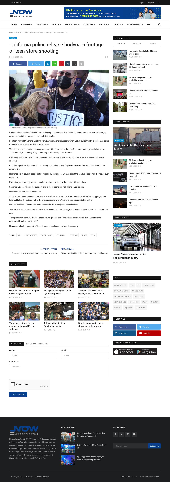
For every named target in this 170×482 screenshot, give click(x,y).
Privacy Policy (16, 2)
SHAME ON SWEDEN (122, 296)
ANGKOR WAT (137, 291)
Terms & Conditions (129, 476)
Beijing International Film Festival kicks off (92, 446)
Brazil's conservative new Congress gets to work (90, 324)
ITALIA (144, 302)
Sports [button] (117, 24)
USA (19, 235)
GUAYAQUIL (139, 296)
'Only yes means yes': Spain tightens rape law (57, 292)
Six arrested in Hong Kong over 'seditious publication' (84, 253)
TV (139, 285)
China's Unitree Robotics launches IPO (143, 92)
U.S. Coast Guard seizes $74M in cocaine (143, 187)
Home (14, 24)
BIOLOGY (154, 302)
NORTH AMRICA (47, 235)
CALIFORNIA (61, 235)
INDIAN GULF (148, 285)
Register (151, 2)
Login (142, 2)
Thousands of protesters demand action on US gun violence (21, 326)
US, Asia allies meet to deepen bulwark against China (24, 292)
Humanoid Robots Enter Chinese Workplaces (143, 52)
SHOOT (84, 235)
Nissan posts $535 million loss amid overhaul (145, 174)
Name (12, 350)
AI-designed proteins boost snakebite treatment (141, 78)
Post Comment (18, 394)
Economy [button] (88, 24)
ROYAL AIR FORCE (121, 291)
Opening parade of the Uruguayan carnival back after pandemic (90, 458)
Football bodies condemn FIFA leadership (142, 105)
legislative (128, 307)
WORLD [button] (55, 24)
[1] (159, 3)
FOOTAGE (73, 235)
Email (63, 350)
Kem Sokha (133, 302)
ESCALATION (141, 307)
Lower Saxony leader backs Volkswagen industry (129, 256)
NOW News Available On (149, 476)
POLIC (93, 235)
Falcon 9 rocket (120, 285)
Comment (14, 361)
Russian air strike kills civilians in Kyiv (143, 201)
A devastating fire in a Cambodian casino (54, 324)
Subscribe (154, 446)
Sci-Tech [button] (103, 24)
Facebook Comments (36, 343)
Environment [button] (134, 24)
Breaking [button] (26, 24)
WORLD (18, 32)
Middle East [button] (71, 24)
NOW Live (41, 24)
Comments (16, 343)
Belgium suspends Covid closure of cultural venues (34, 253)
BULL (132, 285)
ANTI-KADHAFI (120, 302)
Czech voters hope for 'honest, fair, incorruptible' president (91, 434)
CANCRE (117, 307)
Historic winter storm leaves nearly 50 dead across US (144, 65)
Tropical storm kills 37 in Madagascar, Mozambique (91, 292)
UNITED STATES (31, 235)
